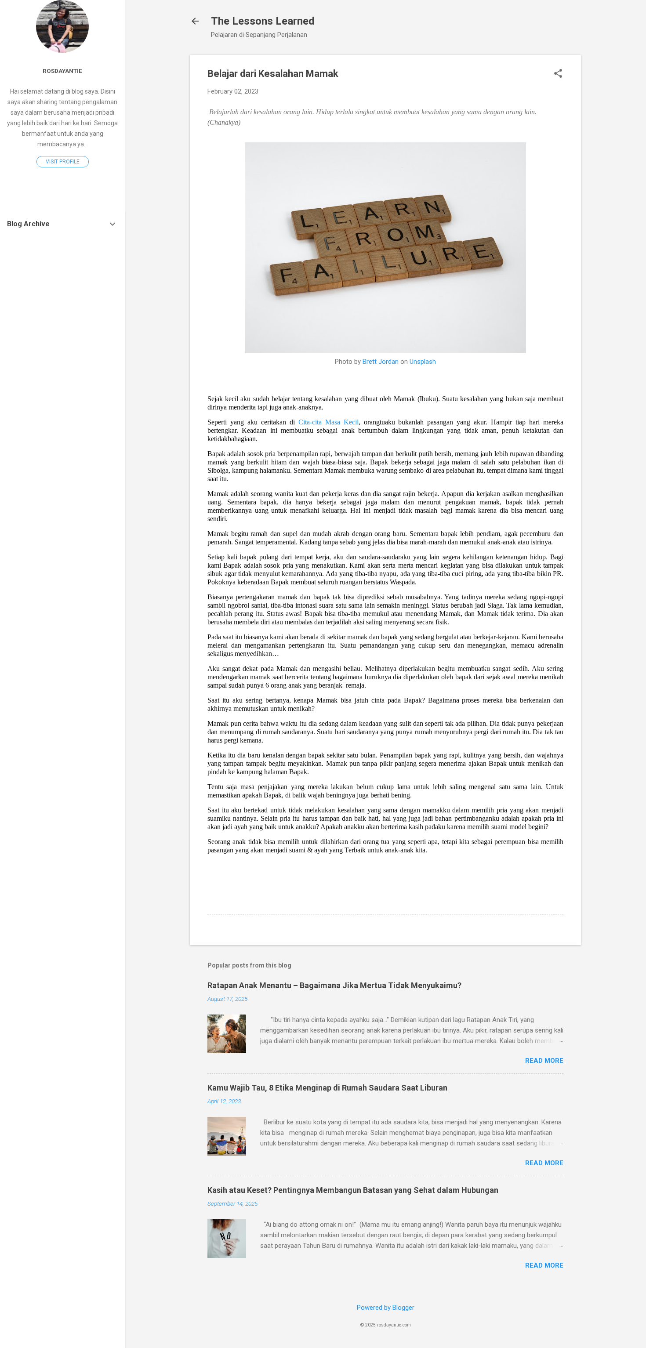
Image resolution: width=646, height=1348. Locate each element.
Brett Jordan (381, 362)
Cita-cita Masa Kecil (328, 422)
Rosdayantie (62, 70)
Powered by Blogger (385, 1308)
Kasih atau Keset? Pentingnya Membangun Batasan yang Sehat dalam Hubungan (352, 1190)
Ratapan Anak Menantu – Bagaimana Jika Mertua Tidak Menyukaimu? (334, 985)
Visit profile (63, 162)
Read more (544, 1061)
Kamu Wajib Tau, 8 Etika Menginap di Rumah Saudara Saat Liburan (327, 1087)
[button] (558, 74)
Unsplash (423, 362)
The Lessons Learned (263, 21)
